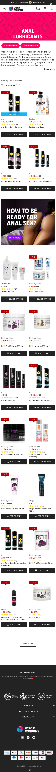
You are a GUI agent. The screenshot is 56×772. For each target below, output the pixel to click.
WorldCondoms (16, 8)
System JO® (34, 446)
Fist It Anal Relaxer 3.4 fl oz (12, 509)
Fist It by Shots (35, 284)
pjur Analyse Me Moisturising (41, 400)
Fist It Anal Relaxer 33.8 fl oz (41, 563)
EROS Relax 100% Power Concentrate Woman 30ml (13, 618)
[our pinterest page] (33, 737)
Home (4, 81)
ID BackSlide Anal (8, 400)
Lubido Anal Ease (36, 127)
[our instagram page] (22, 737)
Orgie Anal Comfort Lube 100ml (40, 510)
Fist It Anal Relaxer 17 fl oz (12, 346)
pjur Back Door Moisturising (41, 181)
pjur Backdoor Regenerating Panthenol (14, 564)
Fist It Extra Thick (36, 292)
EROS (3, 609)
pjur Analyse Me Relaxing (12, 181)
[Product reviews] (35, 289)
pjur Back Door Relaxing (11, 127)
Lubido (32, 119)
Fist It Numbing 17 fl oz (38, 346)
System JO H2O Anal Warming (38, 456)
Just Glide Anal (7, 292)
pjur (3, 119)
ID (2, 392)
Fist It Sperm (34, 617)
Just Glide (5, 284)
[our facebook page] (28, 737)
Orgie (31, 501)
